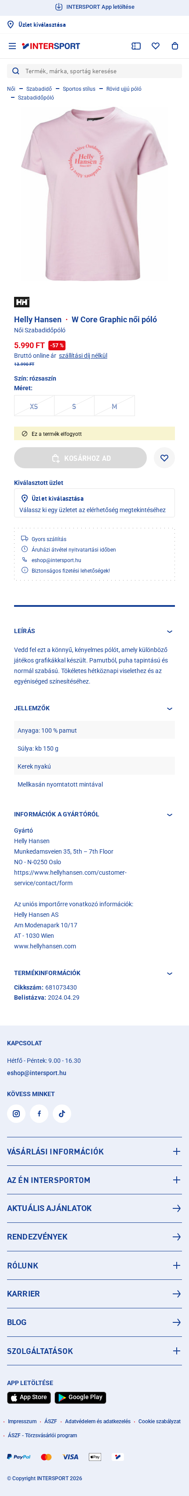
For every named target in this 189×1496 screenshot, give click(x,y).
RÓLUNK (22, 1265)
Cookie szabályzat (159, 1421)
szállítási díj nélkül (83, 355)
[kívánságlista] (155, 46)
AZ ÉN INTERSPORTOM (49, 1180)
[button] (94, 631)
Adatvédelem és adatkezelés (98, 1421)
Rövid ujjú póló (124, 89)
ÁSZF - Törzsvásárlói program (42, 1435)
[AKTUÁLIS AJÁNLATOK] (94, 1208)
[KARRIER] (94, 1294)
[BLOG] (94, 1322)
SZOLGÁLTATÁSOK (40, 1351)
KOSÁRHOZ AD (87, 458)
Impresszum (22, 1421)
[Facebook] (39, 1113)
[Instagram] (16, 1113)
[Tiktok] (62, 1113)
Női (11, 89)
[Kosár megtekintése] (175, 46)
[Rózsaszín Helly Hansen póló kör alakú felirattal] (94, 194)
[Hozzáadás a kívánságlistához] (164, 457)
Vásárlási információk (55, 1151)
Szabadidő (39, 89)
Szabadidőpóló (36, 98)
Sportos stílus (79, 89)
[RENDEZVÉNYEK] (94, 1237)
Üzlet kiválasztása (58, 498)
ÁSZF (50, 1421)
